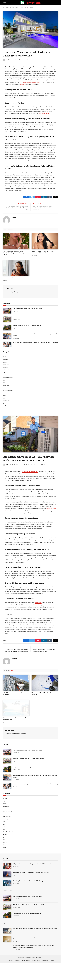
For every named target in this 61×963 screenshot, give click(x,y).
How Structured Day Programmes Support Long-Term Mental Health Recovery (35, 342)
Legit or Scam (6, 385)
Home (4, 7)
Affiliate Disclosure (26, 960)
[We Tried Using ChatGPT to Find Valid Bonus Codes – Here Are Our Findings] (7, 930)
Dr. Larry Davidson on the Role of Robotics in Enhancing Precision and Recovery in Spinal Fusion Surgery (33, 946)
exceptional (38, 602)
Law (4, 382)
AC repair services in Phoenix (30, 471)
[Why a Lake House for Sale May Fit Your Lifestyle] (7, 327)
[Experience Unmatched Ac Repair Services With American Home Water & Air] (30, 434)
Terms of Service (36, 960)
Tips (4, 403)
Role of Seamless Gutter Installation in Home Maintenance (16, 693)
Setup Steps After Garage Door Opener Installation (27, 308)
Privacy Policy (45, 960)
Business (5, 362)
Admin (8, 59)
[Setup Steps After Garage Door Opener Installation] (7, 311)
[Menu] (4, 2)
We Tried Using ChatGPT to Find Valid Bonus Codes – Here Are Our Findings (35, 928)
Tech (4, 398)
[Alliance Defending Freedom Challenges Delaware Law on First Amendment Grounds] (7, 939)
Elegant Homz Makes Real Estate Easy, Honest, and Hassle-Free (16, 718)
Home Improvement (8, 377)
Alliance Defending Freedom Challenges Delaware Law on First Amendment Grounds (35, 937)
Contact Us (17, 960)
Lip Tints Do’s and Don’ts (10, 278)
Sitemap (52, 960)
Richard (9, 464)
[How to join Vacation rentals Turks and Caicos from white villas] (30, 29)
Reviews (5, 393)
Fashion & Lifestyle (7, 370)
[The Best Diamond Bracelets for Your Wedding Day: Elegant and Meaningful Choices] (16, 241)
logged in (13, 292)
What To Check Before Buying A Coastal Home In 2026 (28, 317)
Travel (4, 406)
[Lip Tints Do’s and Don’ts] (16, 268)
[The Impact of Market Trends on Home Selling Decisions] (45, 683)
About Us (11, 960)
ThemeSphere (39, 957)
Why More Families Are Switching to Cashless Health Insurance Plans (33, 864)
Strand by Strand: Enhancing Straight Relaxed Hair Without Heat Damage (43, 252)
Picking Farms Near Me (8, 390)
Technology (6, 400)
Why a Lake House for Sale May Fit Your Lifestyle (27, 325)
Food (4, 372)
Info (4, 380)
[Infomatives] (30, 2)
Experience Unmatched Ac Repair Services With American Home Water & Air (17, 207)
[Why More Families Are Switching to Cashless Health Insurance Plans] (7, 866)
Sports (4, 395)
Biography (5, 359)
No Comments (23, 59)
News (4, 388)
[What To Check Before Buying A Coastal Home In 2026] (7, 319)
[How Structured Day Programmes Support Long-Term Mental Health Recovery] (7, 344)
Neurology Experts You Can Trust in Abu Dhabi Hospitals (29, 881)
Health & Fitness (7, 375)
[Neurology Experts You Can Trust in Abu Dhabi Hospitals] (7, 883)
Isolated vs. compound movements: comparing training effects (31, 872)
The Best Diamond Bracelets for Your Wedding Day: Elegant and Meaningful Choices (14, 253)
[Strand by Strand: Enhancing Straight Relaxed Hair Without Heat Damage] (45, 241)
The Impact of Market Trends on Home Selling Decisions (45, 693)
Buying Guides (6, 364)
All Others (5, 357)
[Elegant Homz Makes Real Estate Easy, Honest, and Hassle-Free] (16, 708)
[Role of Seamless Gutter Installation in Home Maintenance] (16, 683)
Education (5, 367)
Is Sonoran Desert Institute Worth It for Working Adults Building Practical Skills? (35, 334)
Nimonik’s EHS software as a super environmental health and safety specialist (43, 207)
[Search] (57, 2)
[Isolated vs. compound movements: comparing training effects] (7, 874)
